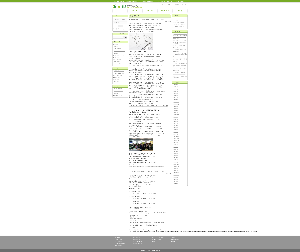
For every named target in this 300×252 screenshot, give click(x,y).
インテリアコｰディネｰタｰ (120, 55)
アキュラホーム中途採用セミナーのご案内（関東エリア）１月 (146, 171)
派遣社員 (116, 93)
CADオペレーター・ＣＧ (119, 51)
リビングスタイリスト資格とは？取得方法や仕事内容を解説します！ (180, 55)
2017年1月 (176, 134)
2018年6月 (176, 132)
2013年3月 (176, 183)
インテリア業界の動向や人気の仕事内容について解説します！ (180, 65)
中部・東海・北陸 (118, 75)
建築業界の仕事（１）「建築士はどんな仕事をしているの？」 (148, 19)
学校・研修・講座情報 (179, 22)
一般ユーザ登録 (118, 239)
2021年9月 (176, 106)
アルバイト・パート (118, 91)
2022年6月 (176, 89)
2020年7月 (176, 121)
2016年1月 (176, 151)
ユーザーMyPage (116, 28)
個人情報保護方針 (184, 4)
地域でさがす (150, 11)
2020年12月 (176, 114)
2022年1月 (176, 99)
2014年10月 (176, 166)
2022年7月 (176, 87)
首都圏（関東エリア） (119, 71)
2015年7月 (176, 153)
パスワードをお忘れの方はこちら (118, 29)
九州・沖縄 (116, 81)
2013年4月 (176, 181)
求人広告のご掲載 (162, 4)
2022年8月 (176, 84)
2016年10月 (176, 140)
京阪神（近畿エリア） (119, 73)
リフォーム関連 (117, 59)
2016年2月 (176, 149)
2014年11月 (176, 164)
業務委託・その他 (118, 95)
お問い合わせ (170, 4)
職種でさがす (135, 11)
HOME (120, 11)
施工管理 (116, 53)
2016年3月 (176, 147)
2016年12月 (176, 136)
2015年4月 (176, 155)
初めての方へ (118, 237)
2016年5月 (176, 142)
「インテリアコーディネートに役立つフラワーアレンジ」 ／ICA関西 (148, 106)
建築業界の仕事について (179, 24)
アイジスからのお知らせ (158, 237)
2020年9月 (176, 117)
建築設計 (116, 44)
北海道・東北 (117, 77)
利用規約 (177, 4)
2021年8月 (176, 108)
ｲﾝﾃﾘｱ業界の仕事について (179, 26)
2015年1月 (176, 162)
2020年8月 (176, 119)
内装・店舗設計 (117, 48)
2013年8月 (176, 177)
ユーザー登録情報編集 (120, 243)
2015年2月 (176, 160)
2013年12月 (176, 172)
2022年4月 (176, 93)
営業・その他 (117, 61)
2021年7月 (176, 110)
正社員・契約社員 (118, 88)
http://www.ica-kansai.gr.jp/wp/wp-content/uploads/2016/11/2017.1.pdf (146, 166)
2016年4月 (176, 145)
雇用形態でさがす (165, 11)
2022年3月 (176, 95)
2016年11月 (176, 138)
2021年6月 (176, 112)
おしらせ (176, 18)
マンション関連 (117, 63)
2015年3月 (176, 157)
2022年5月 (176, 91)
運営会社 (180, 11)
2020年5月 (176, 125)
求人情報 (176, 20)
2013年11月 (176, 175)
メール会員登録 (118, 241)
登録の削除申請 (118, 245)
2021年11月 (176, 102)
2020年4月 (176, 127)
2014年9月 (176, 168)
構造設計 (116, 46)
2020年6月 (176, 123)
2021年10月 (176, 104)
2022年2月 (176, 97)
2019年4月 (176, 129)
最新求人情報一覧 (137, 243)
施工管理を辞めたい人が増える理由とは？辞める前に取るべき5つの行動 (180, 42)
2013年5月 (176, 179)
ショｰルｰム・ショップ (119, 57)
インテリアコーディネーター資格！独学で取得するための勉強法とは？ (180, 60)
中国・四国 (116, 79)
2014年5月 (176, 170)
